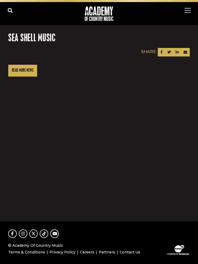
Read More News (23, 70)
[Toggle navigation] (188, 10)
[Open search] (10, 10)
